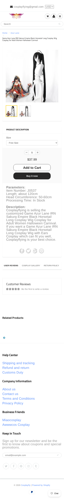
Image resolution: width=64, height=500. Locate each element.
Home (4, 33)
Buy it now (32, 176)
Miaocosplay (11, 420)
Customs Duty (12, 372)
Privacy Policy (12, 403)
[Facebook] (13, 466)
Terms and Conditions (18, 398)
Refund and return (15, 367)
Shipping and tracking (18, 363)
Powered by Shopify (41, 485)
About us (9, 389)
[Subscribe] (58, 455)
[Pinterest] (21, 466)
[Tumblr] (36, 466)
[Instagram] (28, 466)
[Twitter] (6, 466)
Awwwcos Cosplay (16, 424)
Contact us (10, 394)
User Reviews (11, 265)
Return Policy (51, 265)
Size (8, 137)
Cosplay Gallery (31, 265)
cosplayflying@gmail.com (28, 6)
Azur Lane (15, 33)
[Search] (59, 23)
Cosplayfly (25, 485)
